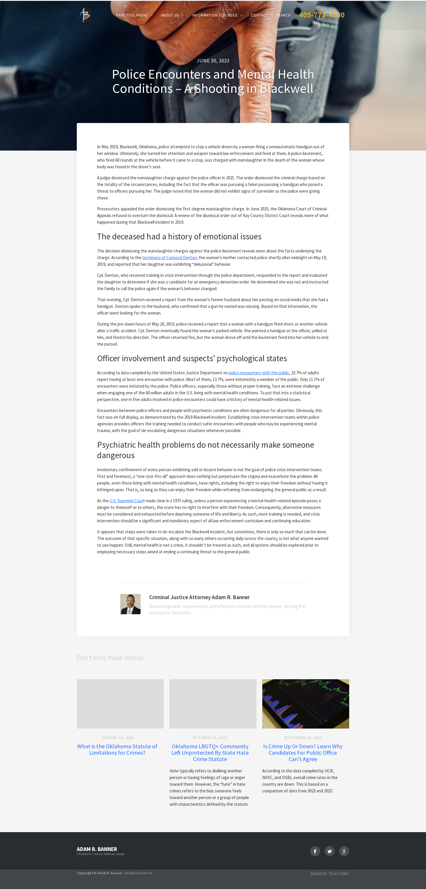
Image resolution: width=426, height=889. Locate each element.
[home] (84, 15)
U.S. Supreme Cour (126, 500)
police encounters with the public (259, 372)
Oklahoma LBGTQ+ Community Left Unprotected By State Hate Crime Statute (210, 752)
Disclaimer (318, 873)
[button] (134, 15)
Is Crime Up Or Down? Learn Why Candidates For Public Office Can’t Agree (303, 752)
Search (283, 15)
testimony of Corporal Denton (169, 257)
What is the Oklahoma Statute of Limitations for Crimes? (117, 749)
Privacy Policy (339, 873)
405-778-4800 (322, 14)
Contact (259, 15)
